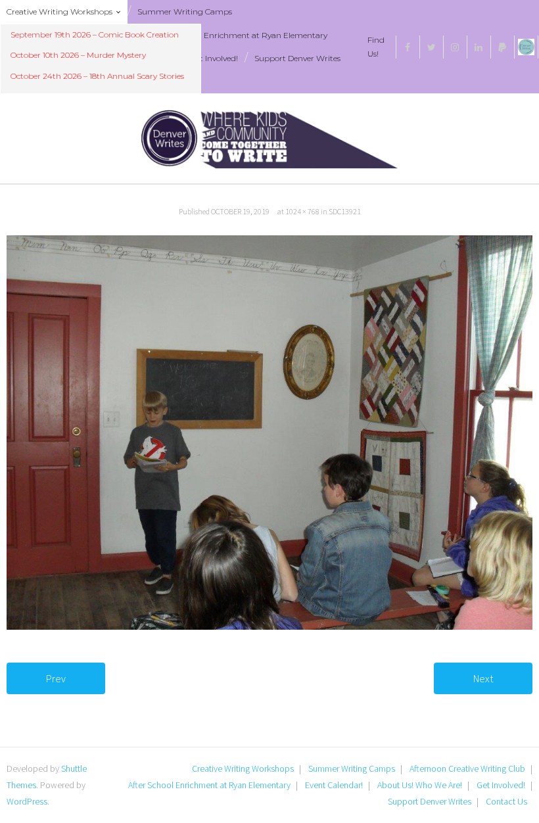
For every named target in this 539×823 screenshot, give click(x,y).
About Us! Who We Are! (419, 785)
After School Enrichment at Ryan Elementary (241, 35)
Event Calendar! (334, 785)
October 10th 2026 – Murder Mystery (78, 55)
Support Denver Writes (297, 58)
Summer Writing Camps (184, 11)
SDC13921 (345, 211)
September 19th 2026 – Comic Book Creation (95, 34)
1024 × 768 (302, 211)
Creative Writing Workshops (59, 11)
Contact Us (506, 801)
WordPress (27, 801)
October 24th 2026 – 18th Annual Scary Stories (97, 76)
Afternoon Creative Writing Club (467, 768)
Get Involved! (214, 58)
